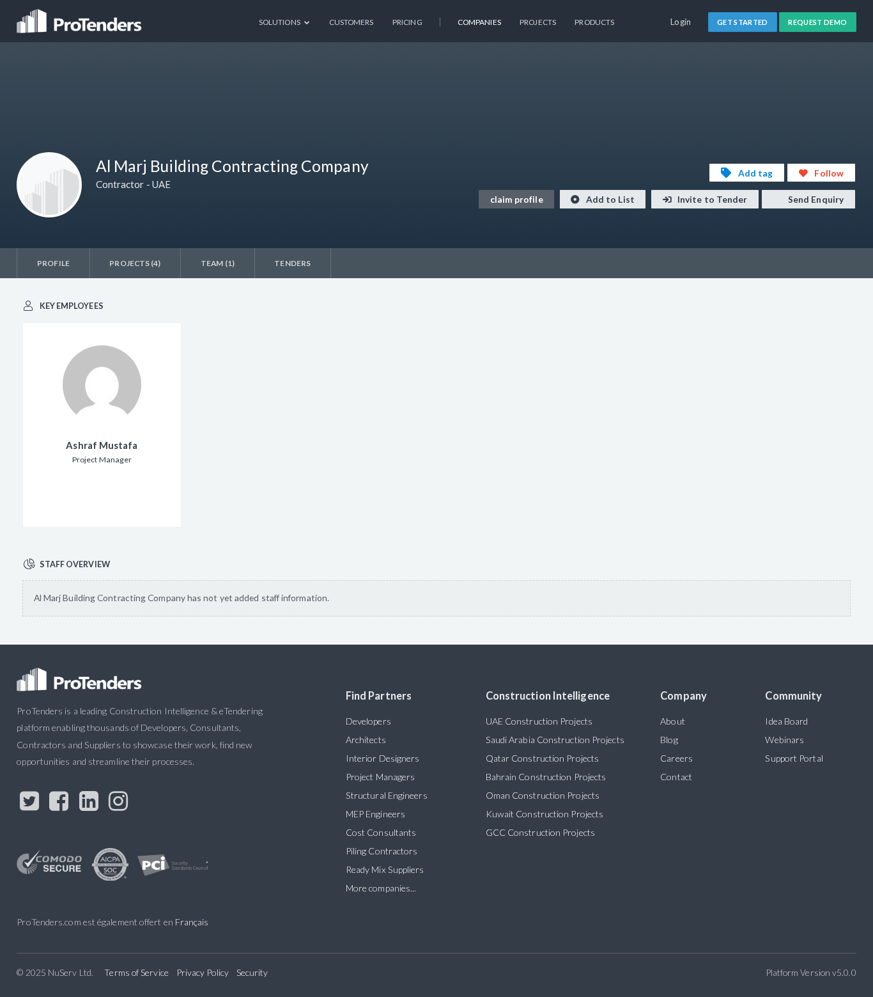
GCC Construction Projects (540, 832)
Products (594, 22)
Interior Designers (383, 758)
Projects (538, 22)
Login (680, 22)
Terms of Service (136, 972)
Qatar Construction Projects (542, 758)
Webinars (784, 739)
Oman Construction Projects (542, 795)
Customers (351, 22)
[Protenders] (80, 16)
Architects (366, 739)
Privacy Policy (202, 972)
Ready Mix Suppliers (385, 869)
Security (252, 972)
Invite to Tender (712, 199)
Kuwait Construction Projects (544, 813)
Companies (479, 22)
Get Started (742, 22)
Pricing (407, 22)
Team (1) (218, 263)
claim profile (516, 199)
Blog (668, 739)
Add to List (609, 199)
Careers (676, 758)
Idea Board (786, 721)
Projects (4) (134, 263)
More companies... (381, 888)
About (672, 721)
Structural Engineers (387, 795)
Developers (368, 721)
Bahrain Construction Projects (546, 776)
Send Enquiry (815, 199)
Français (192, 921)
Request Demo (817, 22)
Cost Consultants (381, 832)
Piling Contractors (382, 850)
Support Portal (794, 758)
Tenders (292, 263)
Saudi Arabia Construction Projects (555, 739)
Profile (53, 263)
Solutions (280, 22)
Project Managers (380, 776)
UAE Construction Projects (539, 721)
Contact (676, 776)
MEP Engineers (375, 813)
